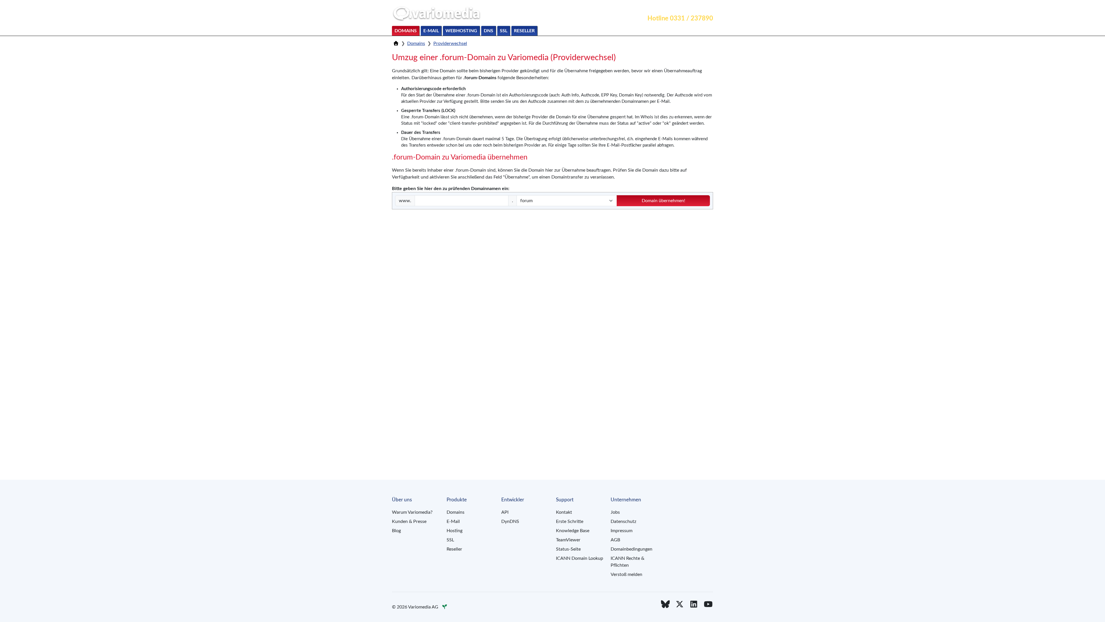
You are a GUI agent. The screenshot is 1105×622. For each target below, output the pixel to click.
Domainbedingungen (631, 549)
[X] (680, 604)
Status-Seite (568, 549)
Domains (406, 31)
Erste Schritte (569, 521)
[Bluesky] (665, 604)
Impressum (621, 530)
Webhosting (461, 31)
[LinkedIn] (694, 604)
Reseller (524, 31)
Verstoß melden (626, 574)
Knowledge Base (572, 530)
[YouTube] (708, 604)
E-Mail (431, 31)
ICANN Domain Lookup (579, 558)
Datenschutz (623, 521)
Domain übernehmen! (663, 200)
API (504, 512)
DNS (488, 31)
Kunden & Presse (409, 521)
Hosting (454, 530)
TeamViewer (568, 540)
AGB (615, 540)
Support (675, 7)
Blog (396, 530)
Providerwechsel (450, 43)
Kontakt (651, 7)
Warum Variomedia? (412, 512)
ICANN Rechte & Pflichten (627, 562)
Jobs (615, 512)
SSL (503, 31)
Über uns (700, 7)
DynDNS (510, 521)
